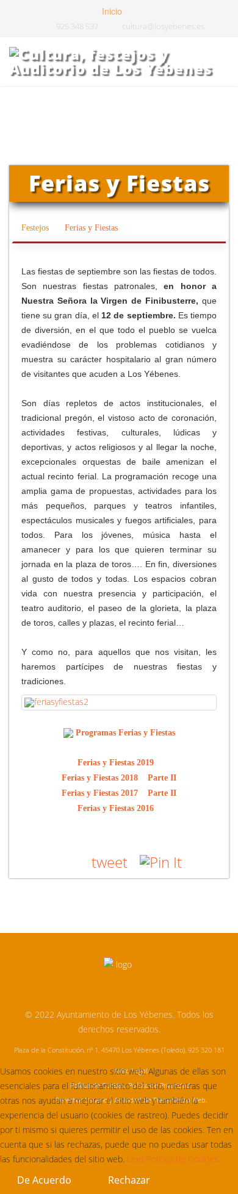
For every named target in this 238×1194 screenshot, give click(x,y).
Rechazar (129, 1180)
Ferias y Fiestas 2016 (119, 808)
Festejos (36, 227)
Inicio (110, 11)
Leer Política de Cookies (172, 1159)
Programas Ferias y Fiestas (125, 732)
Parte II (162, 777)
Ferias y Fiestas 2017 (103, 793)
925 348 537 (77, 26)
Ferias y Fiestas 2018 (103, 777)
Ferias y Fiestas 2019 (119, 762)
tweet (110, 862)
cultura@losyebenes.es (163, 26)
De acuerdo (44, 1180)
